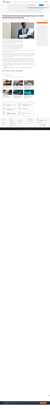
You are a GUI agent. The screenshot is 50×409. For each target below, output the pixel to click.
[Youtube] (41, 120)
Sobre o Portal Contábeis (12, 120)
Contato (3, 125)
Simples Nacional (30, 120)
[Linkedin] (42, 120)
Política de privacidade (28, 129)
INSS (33, 54)
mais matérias (17, 76)
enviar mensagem (12, 76)
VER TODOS (32, 102)
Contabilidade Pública (20, 120)
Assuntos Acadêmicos (12, 125)
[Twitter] (40, 120)
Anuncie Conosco (4, 124)
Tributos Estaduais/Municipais (13, 124)
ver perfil (7, 76)
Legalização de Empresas (12, 123)
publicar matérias (22, 76)
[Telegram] (44, 120)
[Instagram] (37, 120)
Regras (3, 123)
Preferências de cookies (32, 129)
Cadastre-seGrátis (46, 1)
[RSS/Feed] (46, 120)
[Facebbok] (38, 120)
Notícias (3, 120)
